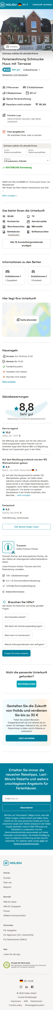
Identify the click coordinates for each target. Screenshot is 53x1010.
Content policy (15, 1005)
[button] (26, 160)
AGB (26, 1001)
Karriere (6, 878)
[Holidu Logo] (8, 4)
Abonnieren (26, 807)
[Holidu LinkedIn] (26, 986)
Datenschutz (36, 1001)
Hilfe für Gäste (9, 902)
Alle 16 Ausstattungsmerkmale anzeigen (26, 244)
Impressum (16, 1001)
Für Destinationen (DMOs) (15, 939)
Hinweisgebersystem (34, 1005)
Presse (6, 911)
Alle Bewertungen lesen (26, 526)
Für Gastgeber (10, 930)
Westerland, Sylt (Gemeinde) (15, 75)
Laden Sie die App (11, 954)
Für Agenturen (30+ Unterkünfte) (18, 935)
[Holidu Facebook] (32, 986)
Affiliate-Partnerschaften (14, 915)
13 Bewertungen (30, 69)
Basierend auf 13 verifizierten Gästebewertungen (27, 418)
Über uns (7, 882)
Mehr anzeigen (9, 195)
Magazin (7, 887)
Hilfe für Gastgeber (12, 906)
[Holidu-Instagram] (20, 986)
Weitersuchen (26, 684)
